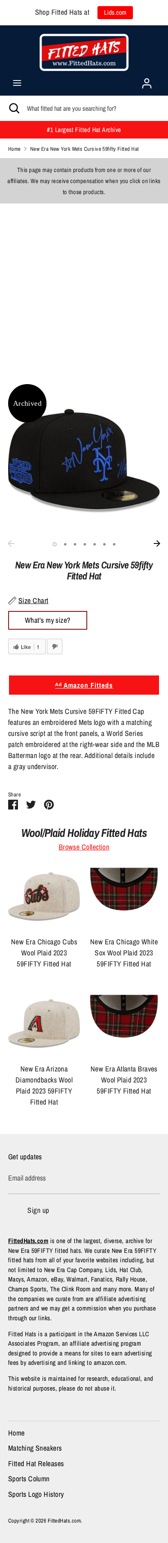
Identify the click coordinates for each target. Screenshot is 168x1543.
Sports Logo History (36, 1494)
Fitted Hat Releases (36, 1463)
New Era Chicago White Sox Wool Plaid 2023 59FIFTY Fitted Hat (124, 953)
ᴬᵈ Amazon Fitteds (84, 685)
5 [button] (94, 544)
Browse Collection (84, 847)
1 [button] (55, 544)
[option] (84, 460)
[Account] (147, 81)
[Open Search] (13, 108)
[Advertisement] (84, 287)
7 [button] (114, 544)
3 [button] (75, 544)
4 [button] (85, 544)
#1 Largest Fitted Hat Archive (84, 129)
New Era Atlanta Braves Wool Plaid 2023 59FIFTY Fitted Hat (124, 1080)
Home (16, 1433)
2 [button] (65, 544)
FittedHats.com (64, 1520)
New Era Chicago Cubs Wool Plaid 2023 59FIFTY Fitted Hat (44, 953)
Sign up (38, 1210)
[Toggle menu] (17, 83)
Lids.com (115, 12)
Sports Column (29, 1479)
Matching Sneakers (35, 1448)
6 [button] (104, 544)
